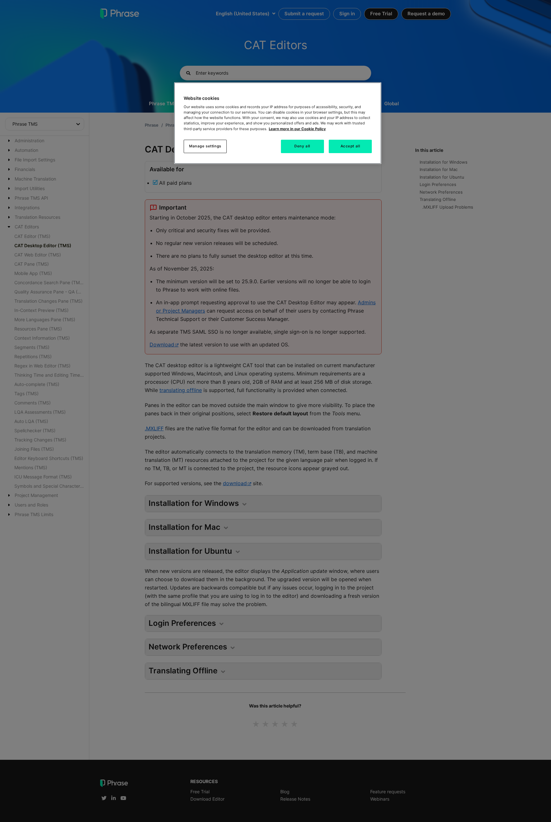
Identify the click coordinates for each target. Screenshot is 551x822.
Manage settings (205, 146)
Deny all (302, 146)
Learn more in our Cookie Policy (297, 129)
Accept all (350, 146)
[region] (277, 123)
